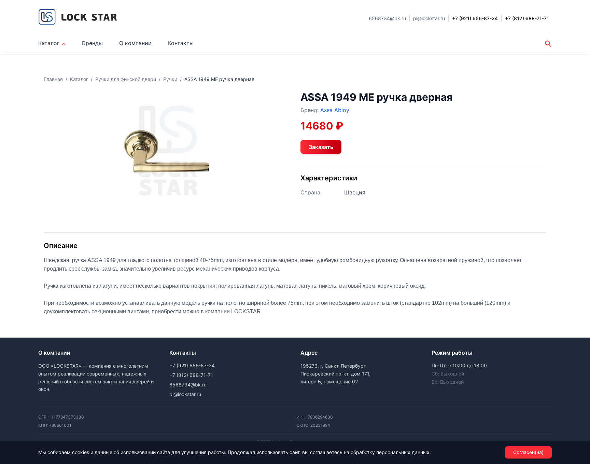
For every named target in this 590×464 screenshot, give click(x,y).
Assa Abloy (334, 110)
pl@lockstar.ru (429, 18)
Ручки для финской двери (125, 79)
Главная (53, 79)
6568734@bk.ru (387, 18)
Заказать (321, 147)
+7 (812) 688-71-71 (191, 375)
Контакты (181, 43)
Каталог (48, 43)
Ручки (170, 79)
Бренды (92, 43)
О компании (135, 43)
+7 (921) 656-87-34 (192, 365)
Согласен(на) (528, 452)
